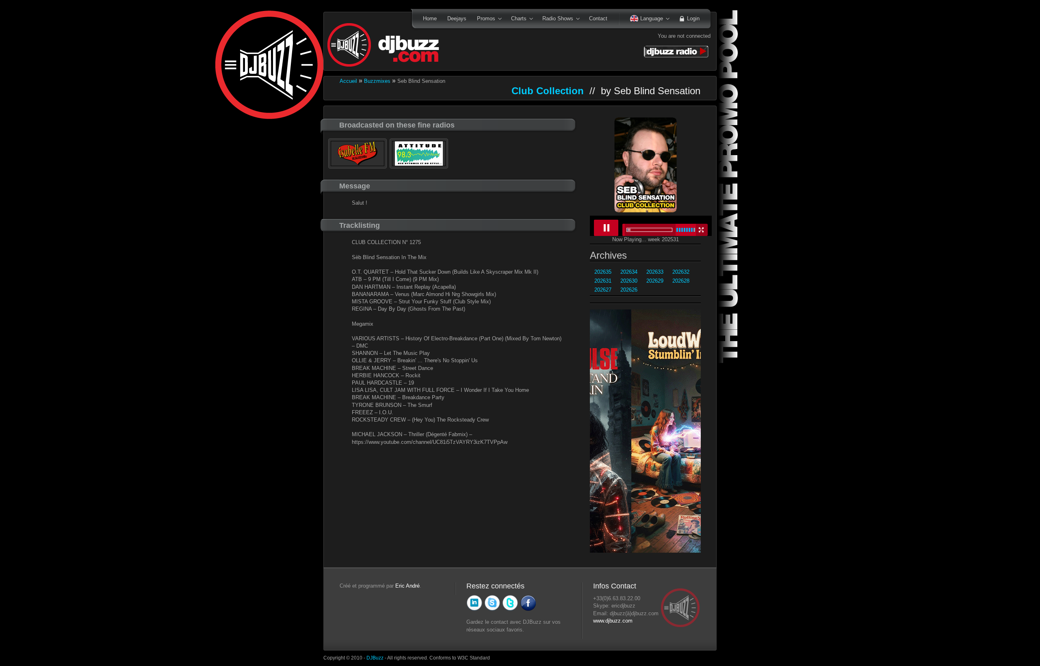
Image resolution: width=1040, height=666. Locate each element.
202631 (602, 281)
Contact (598, 18)
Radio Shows (555, 19)
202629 (654, 281)
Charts (516, 19)
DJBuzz (375, 657)
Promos (483, 19)
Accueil (348, 81)
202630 (628, 281)
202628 (680, 281)
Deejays (456, 18)
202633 (654, 272)
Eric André (407, 586)
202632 (680, 272)
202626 (628, 290)
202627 (602, 290)
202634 (628, 272)
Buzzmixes (377, 81)
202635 (602, 272)
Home (430, 18)
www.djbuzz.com (613, 621)
